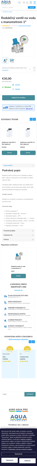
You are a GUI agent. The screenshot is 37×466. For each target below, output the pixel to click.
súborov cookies (25, 439)
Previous (31, 119)
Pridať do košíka (18, 98)
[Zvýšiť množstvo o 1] (34, 68)
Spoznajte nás (18, 290)
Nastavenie (18, 454)
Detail (9, 153)
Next (34, 119)
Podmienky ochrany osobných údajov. (20, 449)
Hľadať (32, 7)
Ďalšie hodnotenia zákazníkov (18, 339)
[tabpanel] (9, 139)
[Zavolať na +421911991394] (24, 2)
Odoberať (30, 394)
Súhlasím (27, 461)
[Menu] (34, 2)
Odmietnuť (9, 460)
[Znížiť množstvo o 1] (34, 70)
